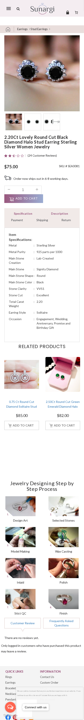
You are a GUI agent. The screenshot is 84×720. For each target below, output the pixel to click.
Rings (8, 677)
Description (59, 213)
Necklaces (11, 694)
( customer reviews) (42, 155)
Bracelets (11, 688)
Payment (17, 220)
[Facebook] (8, 717)
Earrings (22, 29)
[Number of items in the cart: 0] (76, 12)
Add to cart (27, 198)
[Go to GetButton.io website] (10, 715)
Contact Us (47, 677)
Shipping (42, 220)
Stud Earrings (39, 29)
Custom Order (49, 682)
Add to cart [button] (23, 425)
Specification (23, 213)
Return (66, 220)
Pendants (11, 699)
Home (9, 29)
